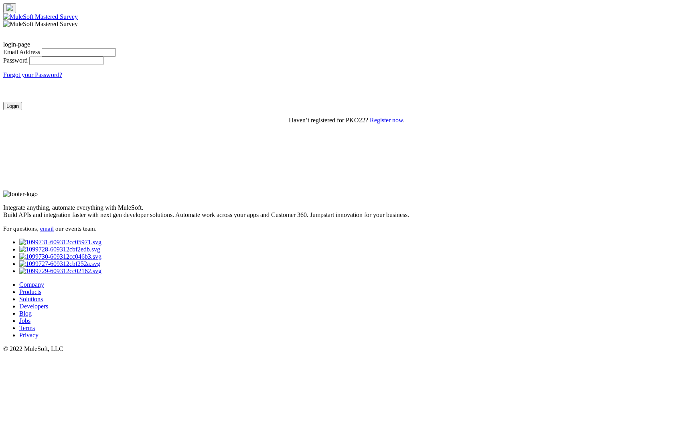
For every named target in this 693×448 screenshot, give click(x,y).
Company (31, 284)
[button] (12, 106)
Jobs (24, 320)
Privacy (28, 335)
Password (15, 60)
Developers (33, 306)
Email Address (21, 52)
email (47, 228)
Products (30, 291)
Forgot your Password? (32, 74)
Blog (25, 313)
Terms (27, 327)
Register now (386, 120)
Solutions (31, 299)
